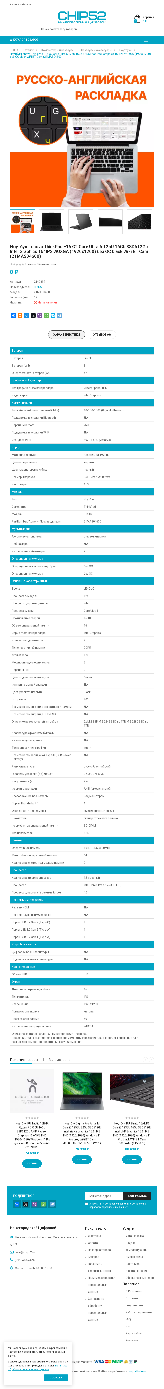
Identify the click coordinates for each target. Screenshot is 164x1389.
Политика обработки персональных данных (101, 1284)
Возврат (93, 1256)
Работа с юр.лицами (139, 1312)
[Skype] (53, 315)
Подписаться (137, 1196)
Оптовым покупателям (134, 1302)
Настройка (133, 1263)
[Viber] (39, 315)
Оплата (93, 1242)
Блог (129, 1326)
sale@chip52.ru (25, 1252)
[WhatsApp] (46, 315)
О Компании (134, 1291)
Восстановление (137, 1270)
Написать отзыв (47, 264)
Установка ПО (135, 1235)
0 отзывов (30, 264)
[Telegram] (59, 315)
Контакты (132, 1340)
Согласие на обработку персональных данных (97, 1309)
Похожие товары (24, 1060)
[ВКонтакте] (13, 315)
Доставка (94, 1235)
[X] (33, 315)
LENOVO (39, 287)
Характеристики (66, 334)
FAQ (128, 1319)
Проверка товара (99, 1249)
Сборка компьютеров (140, 1277)
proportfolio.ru (137, 1371)
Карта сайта (134, 1333)
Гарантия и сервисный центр (99, 1267)
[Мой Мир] (26, 315)
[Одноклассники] (20, 315)
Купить (32, 1163)
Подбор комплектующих (136, 1246)
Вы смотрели (60, 1060)
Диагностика (134, 1256)
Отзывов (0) (102, 334)
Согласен (56, 1377)
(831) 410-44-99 (25, 1260)
